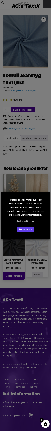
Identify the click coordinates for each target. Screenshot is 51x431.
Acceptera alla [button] (25, 229)
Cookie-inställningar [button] (25, 221)
